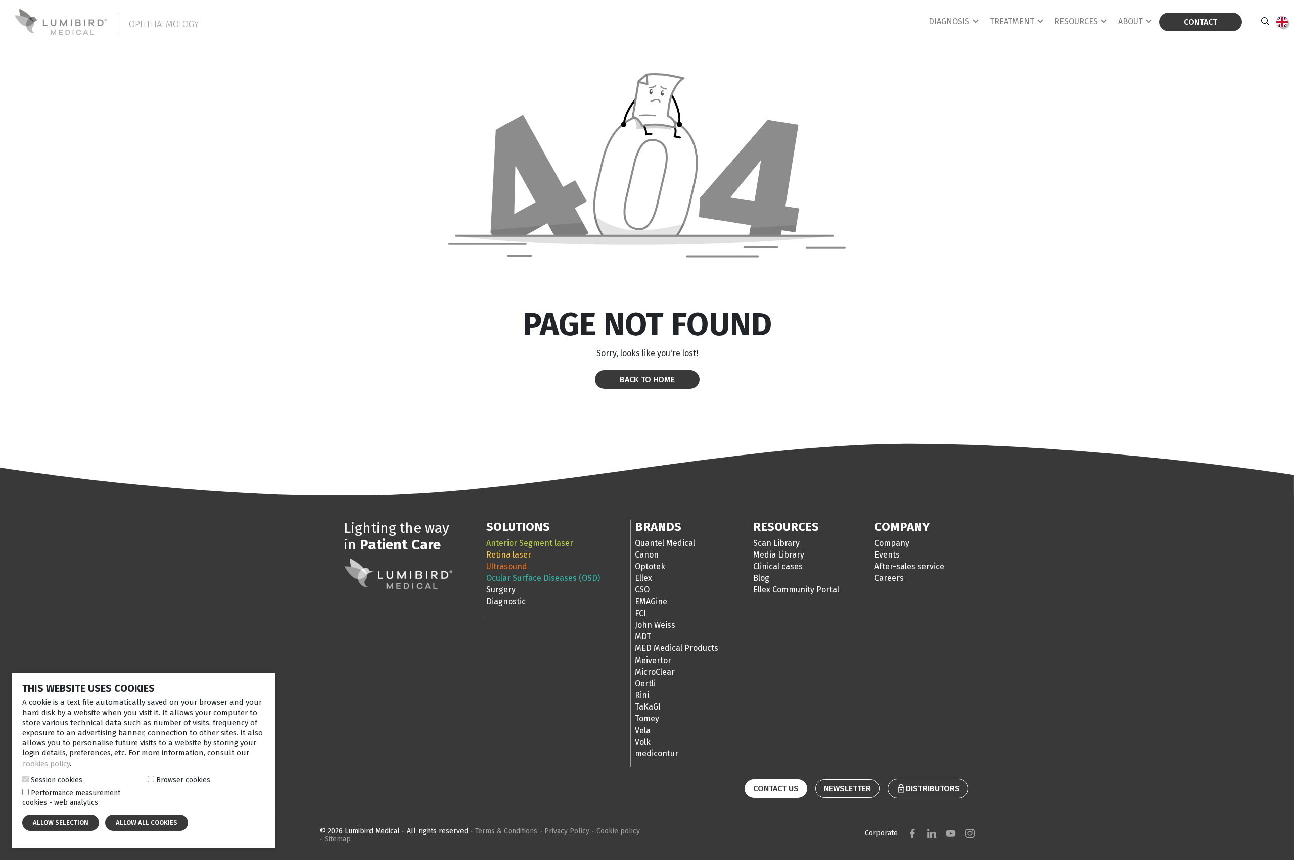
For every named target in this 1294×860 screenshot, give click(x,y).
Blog (761, 578)
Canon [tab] (647, 555)
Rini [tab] (642, 695)
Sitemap (338, 839)
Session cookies (56, 780)
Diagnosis (949, 21)
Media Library (778, 555)
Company (891, 543)
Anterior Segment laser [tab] (529, 543)
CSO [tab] (642, 589)
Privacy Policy (567, 831)
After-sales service (909, 566)
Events (887, 555)
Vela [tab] (643, 730)
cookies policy (46, 763)
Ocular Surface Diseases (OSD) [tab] (543, 578)
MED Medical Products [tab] (676, 648)
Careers (889, 578)
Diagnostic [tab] (506, 601)
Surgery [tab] (501, 589)
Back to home (647, 379)
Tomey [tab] (647, 718)
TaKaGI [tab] (648, 707)
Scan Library (776, 543)
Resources (1076, 21)
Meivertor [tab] (653, 660)
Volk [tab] (643, 742)
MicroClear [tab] (655, 672)
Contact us (776, 788)
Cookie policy (618, 831)
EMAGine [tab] (651, 601)
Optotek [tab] (650, 566)
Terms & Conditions (507, 831)
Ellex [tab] (643, 578)
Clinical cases (778, 566)
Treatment (1012, 21)
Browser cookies (183, 780)
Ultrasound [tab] (506, 566)
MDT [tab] (643, 636)
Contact (1200, 22)
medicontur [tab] (656, 753)
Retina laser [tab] (508, 555)
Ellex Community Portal (796, 589)
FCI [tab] (640, 613)
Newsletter (847, 788)
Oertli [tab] (645, 683)
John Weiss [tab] (655, 625)
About (1130, 21)
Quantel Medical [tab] (665, 543)
